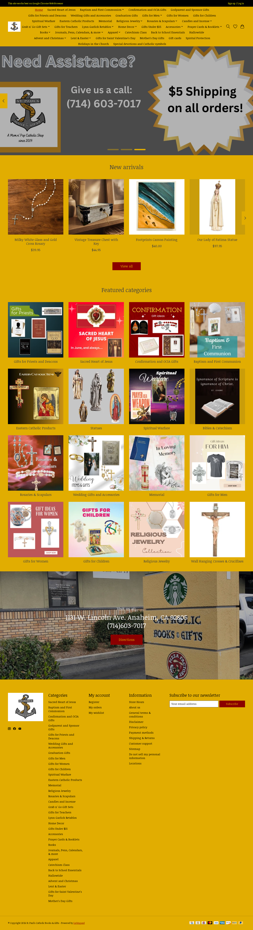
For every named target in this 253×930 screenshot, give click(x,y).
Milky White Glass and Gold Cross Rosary (36, 241)
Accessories (55, 834)
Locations (135, 763)
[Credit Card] (191, 923)
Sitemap (134, 749)
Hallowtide (196, 32)
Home (39, 9)
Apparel (53, 859)
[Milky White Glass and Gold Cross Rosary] (35, 207)
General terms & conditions (140, 714)
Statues (96, 428)
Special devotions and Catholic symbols (139, 44)
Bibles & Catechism (217, 428)
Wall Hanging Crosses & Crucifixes (217, 561)
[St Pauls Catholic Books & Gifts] (14, 27)
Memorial (105, 21)
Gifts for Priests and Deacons (47, 15)
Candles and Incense (62, 801)
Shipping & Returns (142, 738)
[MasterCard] (210, 923)
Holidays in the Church (93, 44)
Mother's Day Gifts (152, 38)
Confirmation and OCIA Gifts (147, 9)
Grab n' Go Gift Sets (60, 807)
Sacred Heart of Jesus (61, 9)
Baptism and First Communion (217, 361)
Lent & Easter (57, 886)
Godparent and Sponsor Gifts (190, 9)
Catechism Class (136, 32)
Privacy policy (138, 727)
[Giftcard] (204, 923)
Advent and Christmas (63, 881)
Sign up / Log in (236, 3)
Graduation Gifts (127, 15)
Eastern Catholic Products (77, 21)
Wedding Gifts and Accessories (91, 15)
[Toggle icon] (228, 26)
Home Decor (56, 823)
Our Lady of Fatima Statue (217, 239)
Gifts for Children (204, 15)
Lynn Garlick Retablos (62, 817)
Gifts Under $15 (151, 27)
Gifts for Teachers (66, 27)
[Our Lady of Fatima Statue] (217, 207)
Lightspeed (79, 923)
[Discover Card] (228, 923)
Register (94, 702)
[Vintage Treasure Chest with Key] (96, 207)
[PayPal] (234, 923)
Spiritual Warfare (43, 21)
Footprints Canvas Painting (156, 239)
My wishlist (96, 713)
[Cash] (198, 923)
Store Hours (136, 702)
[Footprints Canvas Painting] (156, 207)
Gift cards (175, 38)
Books (52, 845)
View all (127, 266)
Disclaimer (136, 722)
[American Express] (222, 923)
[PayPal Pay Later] (240, 923)
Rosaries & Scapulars (35, 494)
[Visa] (216, 923)
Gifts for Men (217, 494)
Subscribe (232, 704)
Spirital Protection (198, 38)
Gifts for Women (178, 15)
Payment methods (141, 732)
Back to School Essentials (168, 32)
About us (134, 707)
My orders (95, 707)
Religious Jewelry (157, 561)
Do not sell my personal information (144, 756)
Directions (126, 639)
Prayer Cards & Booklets (63, 839)
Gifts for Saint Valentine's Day (115, 38)
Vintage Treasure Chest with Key (96, 241)
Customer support (140, 743)
